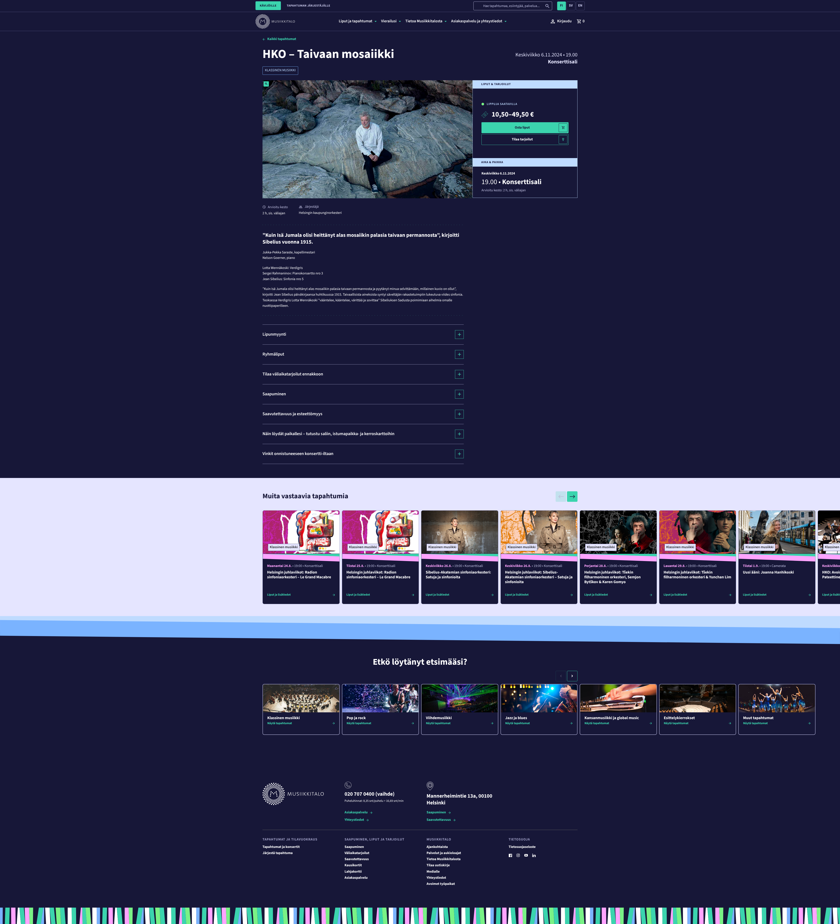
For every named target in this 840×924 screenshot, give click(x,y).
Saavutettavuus (439, 820)
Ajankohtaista (437, 847)
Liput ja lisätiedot (279, 595)
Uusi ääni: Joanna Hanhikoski (768, 572)
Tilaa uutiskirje (438, 865)
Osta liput (522, 127)
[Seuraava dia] (572, 496)
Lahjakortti (353, 871)
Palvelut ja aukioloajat (444, 853)
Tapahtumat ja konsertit (281, 847)
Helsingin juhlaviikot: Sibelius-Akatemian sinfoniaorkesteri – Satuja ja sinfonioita (539, 577)
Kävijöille (268, 5)
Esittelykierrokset (679, 718)
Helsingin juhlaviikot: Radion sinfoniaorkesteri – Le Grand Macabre (299, 575)
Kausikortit (353, 865)
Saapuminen (436, 813)
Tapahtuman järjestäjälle (308, 5)
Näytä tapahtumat (279, 723)
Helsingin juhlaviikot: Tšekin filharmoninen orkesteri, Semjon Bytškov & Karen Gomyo (612, 577)
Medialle (433, 871)
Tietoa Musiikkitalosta (443, 859)
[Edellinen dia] (561, 496)
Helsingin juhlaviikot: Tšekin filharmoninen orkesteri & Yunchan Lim (697, 575)
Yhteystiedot (354, 820)
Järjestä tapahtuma (277, 853)
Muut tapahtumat (758, 718)
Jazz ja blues (516, 718)
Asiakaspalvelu (356, 813)
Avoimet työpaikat (441, 884)
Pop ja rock (356, 718)
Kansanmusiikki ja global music (611, 718)
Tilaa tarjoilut (522, 139)
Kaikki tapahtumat (281, 39)
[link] (580, 21)
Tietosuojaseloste (522, 847)
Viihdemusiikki (439, 718)
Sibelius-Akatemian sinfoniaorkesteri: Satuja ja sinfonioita (458, 575)
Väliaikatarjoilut (357, 853)
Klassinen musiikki (280, 70)
